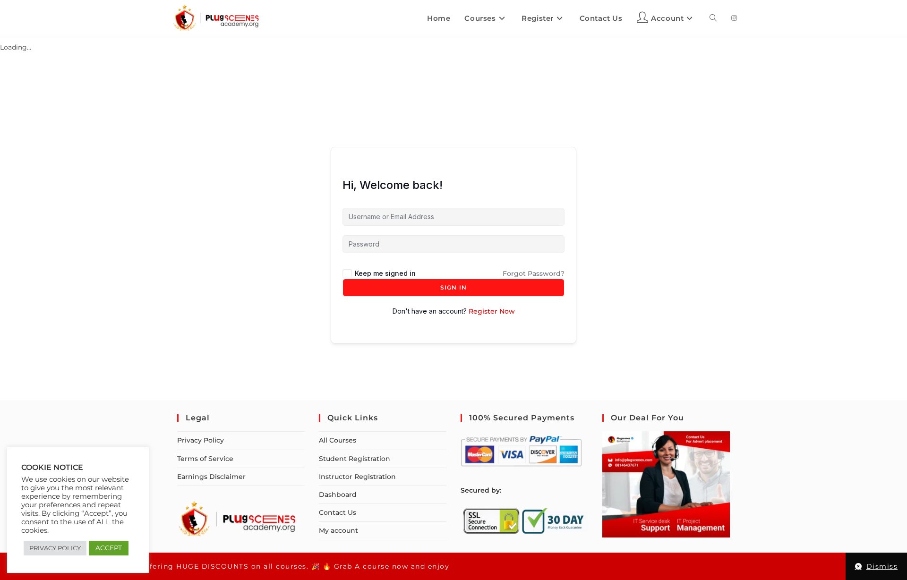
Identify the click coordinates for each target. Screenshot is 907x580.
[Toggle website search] (713, 18)
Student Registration (354, 458)
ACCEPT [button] (108, 548)
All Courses (337, 440)
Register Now (492, 311)
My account (338, 530)
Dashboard (338, 494)
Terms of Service (205, 458)
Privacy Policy (200, 440)
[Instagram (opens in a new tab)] (734, 18)
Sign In (453, 287)
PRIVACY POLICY (55, 548)
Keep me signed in (385, 273)
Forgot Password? (534, 273)
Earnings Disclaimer (211, 476)
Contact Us (337, 512)
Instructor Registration (357, 476)
